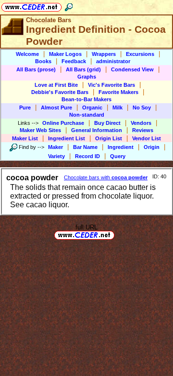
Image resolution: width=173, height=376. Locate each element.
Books (43, 61)
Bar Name (85, 147)
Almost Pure (56, 107)
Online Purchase (63, 123)
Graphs (86, 77)
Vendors (141, 123)
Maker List (25, 138)
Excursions (140, 54)
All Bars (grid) (83, 69)
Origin (152, 147)
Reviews (142, 130)
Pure (25, 107)
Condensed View (132, 69)
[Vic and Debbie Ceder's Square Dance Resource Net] (31, 5)
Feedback (74, 61)
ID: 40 (159, 176)
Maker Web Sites (40, 130)
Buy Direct (107, 123)
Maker (55, 147)
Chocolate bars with (106, 177)
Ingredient (121, 147)
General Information (96, 130)
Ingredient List (66, 138)
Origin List (108, 138)
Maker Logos (65, 54)
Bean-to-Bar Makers (86, 99)
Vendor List (146, 138)
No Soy (142, 107)
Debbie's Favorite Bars (59, 92)
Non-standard (86, 115)
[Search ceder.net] (69, 5)
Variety (56, 156)
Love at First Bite (56, 85)
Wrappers (104, 54)
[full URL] (118, 234)
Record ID (87, 156)
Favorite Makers (118, 92)
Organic (92, 107)
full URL (86, 227)
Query (117, 156)
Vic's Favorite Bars (111, 85)
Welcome (27, 54)
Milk (117, 107)
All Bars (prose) (36, 69)
